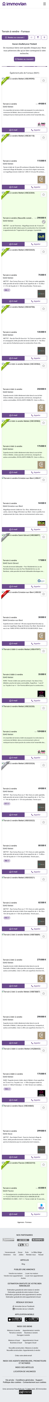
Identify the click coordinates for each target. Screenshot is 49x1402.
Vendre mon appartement (13, 1276)
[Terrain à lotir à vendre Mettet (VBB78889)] (24, 945)
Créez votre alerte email (23, 1355)
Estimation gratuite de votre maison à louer (23, 1292)
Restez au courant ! (25, 59)
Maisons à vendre (13, 1330)
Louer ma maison (31, 1273)
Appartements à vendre (31, 1330)
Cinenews (7, 1255)
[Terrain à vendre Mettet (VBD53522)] (24, 831)
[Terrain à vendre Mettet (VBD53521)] (24, 888)
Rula (27, 1252)
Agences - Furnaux (24, 1222)
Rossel (40, 1255)
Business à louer (16, 1343)
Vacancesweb (10, 1252)
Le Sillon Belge (36, 1252)
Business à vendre (31, 1333)
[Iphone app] (32, 1319)
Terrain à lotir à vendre (12, 389)
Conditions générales (25, 1380)
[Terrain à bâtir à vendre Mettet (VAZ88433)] (24, 1059)
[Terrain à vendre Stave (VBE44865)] (24, 1116)
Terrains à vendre (15, 1333)
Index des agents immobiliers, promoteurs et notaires (24, 1362)
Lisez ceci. (31, 1389)
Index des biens (24, 1326)
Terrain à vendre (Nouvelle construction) (20, 218)
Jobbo (21, 1255)
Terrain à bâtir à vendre (13, 674)
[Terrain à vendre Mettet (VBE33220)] (24, 717)
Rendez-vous (31, 1255)
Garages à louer (31, 1343)
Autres (23, 1278)
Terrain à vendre (10, 104)
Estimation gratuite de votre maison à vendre (23, 1290)
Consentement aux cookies (34, 1382)
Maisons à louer (14, 1340)
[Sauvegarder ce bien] (44, 80)
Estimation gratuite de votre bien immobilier (24, 1284)
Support (39, 1380)
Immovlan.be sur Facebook (24, 1306)
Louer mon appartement (34, 1276)
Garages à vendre (23, 1335)
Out (14, 1255)
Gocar (20, 1252)
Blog (23, 1264)
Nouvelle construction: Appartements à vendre (23, 1350)
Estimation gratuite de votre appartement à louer (23, 1297)
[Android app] (15, 1319)
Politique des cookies (12, 1382)
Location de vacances (24, 1371)
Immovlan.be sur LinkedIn (24, 1309)
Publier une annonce (24, 1269)
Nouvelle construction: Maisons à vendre (23, 1348)
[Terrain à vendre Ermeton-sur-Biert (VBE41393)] (24, 489)
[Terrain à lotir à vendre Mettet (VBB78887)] (24, 1002)
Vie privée (10, 1380)
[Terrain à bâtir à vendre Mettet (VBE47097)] (24, 660)
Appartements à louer (30, 1340)
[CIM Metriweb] (25, 1392)
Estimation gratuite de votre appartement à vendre (23, 1294)
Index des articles (24, 1367)
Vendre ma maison (15, 1273)
